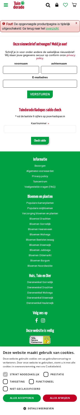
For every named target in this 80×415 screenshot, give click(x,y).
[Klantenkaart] (57, 5)
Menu (6, 5)
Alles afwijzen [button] (60, 398)
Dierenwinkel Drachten (40, 287)
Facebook (36, 320)
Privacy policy (40, 176)
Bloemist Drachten (40, 218)
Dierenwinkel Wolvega (40, 292)
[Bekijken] (74, 5)
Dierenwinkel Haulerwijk (40, 302)
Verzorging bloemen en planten (40, 213)
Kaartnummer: (40, 123)
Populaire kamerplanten (40, 202)
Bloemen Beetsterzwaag (40, 239)
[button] (40, 408)
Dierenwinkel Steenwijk (40, 297)
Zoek (48, 5)
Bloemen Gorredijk (40, 223)
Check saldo (40, 140)
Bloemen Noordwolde (40, 265)
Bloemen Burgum (40, 260)
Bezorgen (40, 165)
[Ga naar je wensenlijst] (65, 5)
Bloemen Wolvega (40, 234)
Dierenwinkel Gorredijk (40, 282)
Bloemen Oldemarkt (40, 255)
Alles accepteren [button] (22, 398)
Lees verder (68, 366)
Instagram (43, 320)
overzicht (52, 28)
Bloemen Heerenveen (40, 229)
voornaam (21, 63)
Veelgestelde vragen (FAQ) (40, 186)
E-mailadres (40, 77)
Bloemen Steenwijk (40, 244)
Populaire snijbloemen (40, 208)
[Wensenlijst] (65, 5)
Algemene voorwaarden (40, 170)
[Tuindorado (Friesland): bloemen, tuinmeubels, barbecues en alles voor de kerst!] (19, 5)
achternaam (59, 63)
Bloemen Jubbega (40, 249)
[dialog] (40, 380)
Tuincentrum (40, 181)
